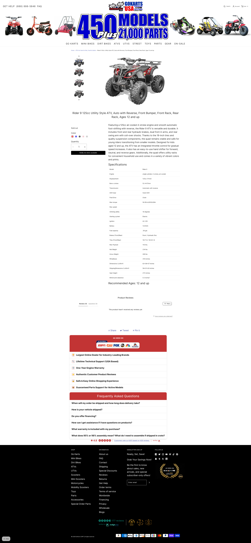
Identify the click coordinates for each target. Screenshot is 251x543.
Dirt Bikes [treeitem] (104, 43)
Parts (73, 495)
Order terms (105, 487)
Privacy (102, 504)
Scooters (75, 475)
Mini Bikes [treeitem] (88, 43)
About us (103, 454)
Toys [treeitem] (148, 43)
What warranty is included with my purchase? (96, 429)
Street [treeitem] (137, 43)
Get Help (103, 483)
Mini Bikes (76, 458)
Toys (73, 491)
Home (72, 50)
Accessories (77, 499)
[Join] (149, 482)
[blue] (76, 136)
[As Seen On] (169, 471)
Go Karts (75, 454)
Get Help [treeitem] (9, 6)
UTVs (74, 470)
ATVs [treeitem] (117, 43)
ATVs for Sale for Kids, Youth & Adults (86, 50)
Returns (103, 479)
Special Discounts (108, 470)
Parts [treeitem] (158, 43)
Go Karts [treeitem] (72, 43)
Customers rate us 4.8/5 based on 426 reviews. (132, 440)
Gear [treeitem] (168, 43)
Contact (103, 462)
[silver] (87, 136)
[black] (79, 136)
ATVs (73, 466)
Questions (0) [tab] (93, 304)
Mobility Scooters (80, 487)
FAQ (101, 458)
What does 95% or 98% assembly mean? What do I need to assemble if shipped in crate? (118, 435)
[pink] (83, 136)
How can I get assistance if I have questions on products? (102, 422)
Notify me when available (88, 153)
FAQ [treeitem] (39, 6)
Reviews (103, 475)
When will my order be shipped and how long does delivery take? (106, 403)
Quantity (75, 141)
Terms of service (107, 491)
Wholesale (104, 508)
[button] (79, 56)
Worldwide (104, 495)
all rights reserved (89, 536)
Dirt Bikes (76, 462)
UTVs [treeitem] (126, 43)
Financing (104, 499)
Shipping (103, 466)
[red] (72, 136)
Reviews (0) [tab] (83, 304)
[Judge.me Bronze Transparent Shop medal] (140, 522)
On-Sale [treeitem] (179, 43)
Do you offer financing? (84, 416)
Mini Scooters (78, 479)
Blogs (102, 512)
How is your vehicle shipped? (87, 409)
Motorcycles (77, 483)
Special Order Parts (81, 504)
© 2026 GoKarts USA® (77, 536)
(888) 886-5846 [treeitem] (26, 6)
